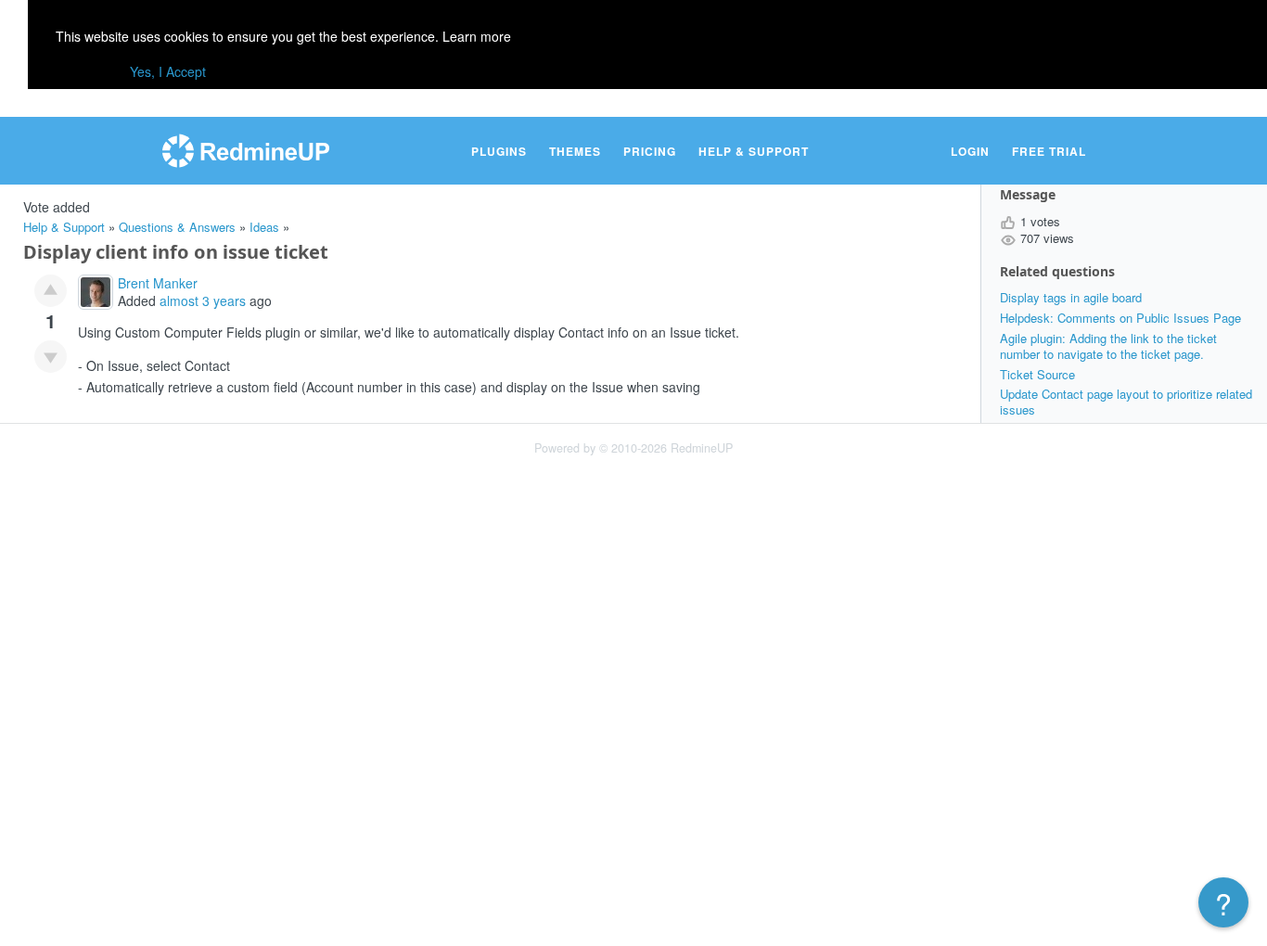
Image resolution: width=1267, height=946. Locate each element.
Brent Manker (158, 283)
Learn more (476, 36)
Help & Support (753, 151)
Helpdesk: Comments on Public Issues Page (1120, 317)
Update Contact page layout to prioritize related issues (1126, 401)
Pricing (649, 151)
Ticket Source (1037, 374)
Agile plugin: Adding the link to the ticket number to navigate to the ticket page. (1108, 346)
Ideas (264, 227)
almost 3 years (203, 300)
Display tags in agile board (1071, 297)
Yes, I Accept (168, 71)
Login (970, 151)
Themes (575, 151)
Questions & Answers (177, 227)
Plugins (499, 151)
